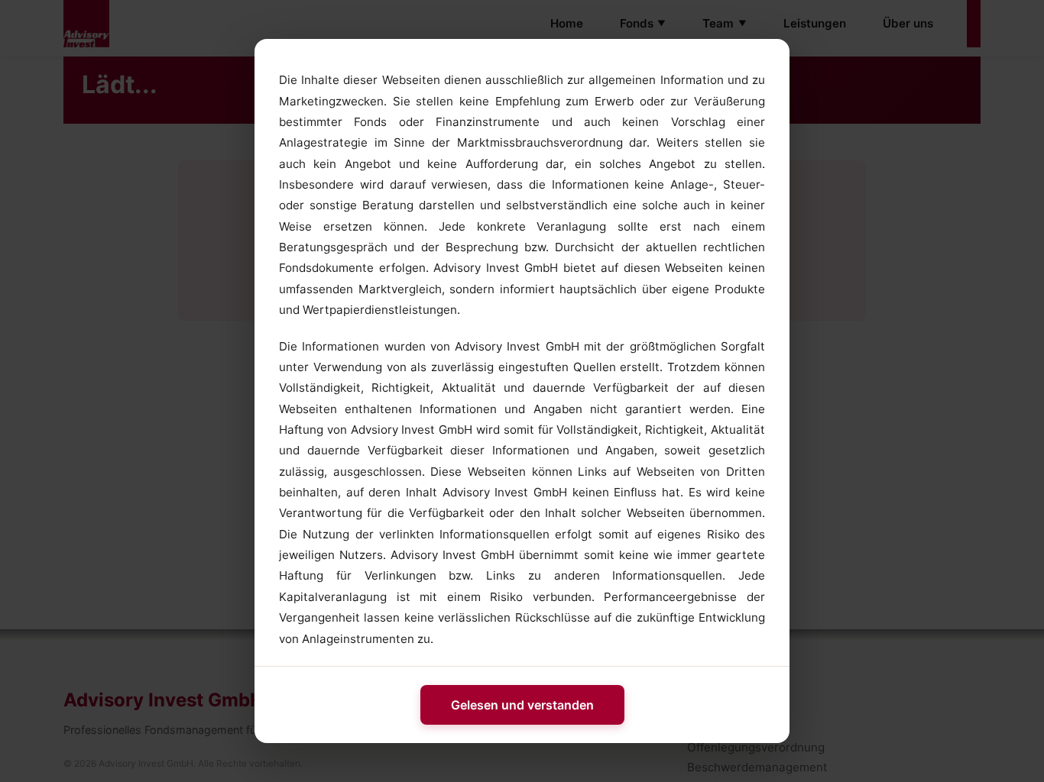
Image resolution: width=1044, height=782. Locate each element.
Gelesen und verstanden (522, 705)
